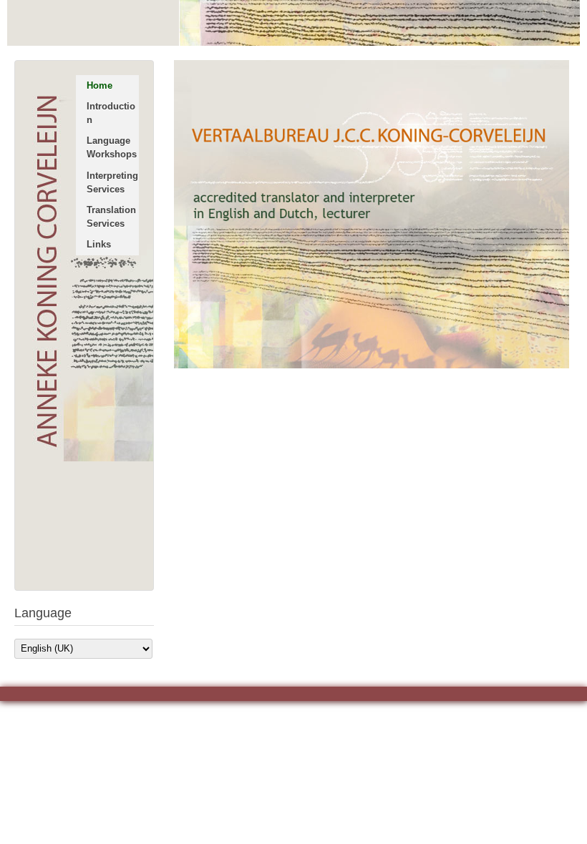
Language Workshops (112, 147)
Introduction (111, 113)
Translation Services (111, 217)
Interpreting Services (112, 182)
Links (99, 244)
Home (99, 85)
